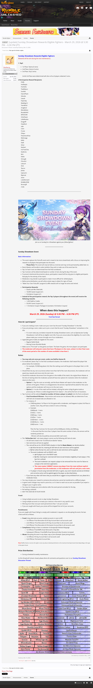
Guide (20, 21)
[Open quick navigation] (89, 38)
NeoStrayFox (22, 660)
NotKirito (29, 660)
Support (36, 21)
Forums (27, 21)
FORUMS (29, 2)
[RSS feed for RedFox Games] (91, 683)
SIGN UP (88, 2)
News (12, 21)
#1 (89, 658)
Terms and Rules (81, 686)
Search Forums (5, 25)
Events (10, 47)
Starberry (20, 47)
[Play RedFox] (7, 2)
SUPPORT (46, 2)
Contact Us (79, 683)
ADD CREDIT (38, 2)
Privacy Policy (89, 686)
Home (5, 21)
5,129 (14, 78)
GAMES (23, 2)
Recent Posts (14, 25)
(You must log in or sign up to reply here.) (80, 665)
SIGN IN (81, 2)
